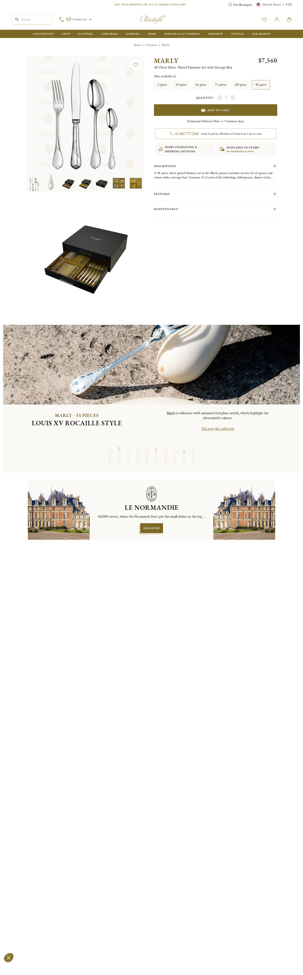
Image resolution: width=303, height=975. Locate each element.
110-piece (241, 85)
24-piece (181, 85)
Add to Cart (218, 110)
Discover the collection (217, 428)
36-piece (200, 85)
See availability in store (240, 151)
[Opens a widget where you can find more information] (15, 968)
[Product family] (109, 449)
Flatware (151, 45)
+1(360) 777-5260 (186, 133)
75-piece (220, 85)
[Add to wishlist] (136, 65)
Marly (165, 45)
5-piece (162, 85)
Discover (151, 528)
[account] (264, 19)
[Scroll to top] (287, 959)
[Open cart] (289, 19)
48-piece (261, 85)
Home (138, 45)
